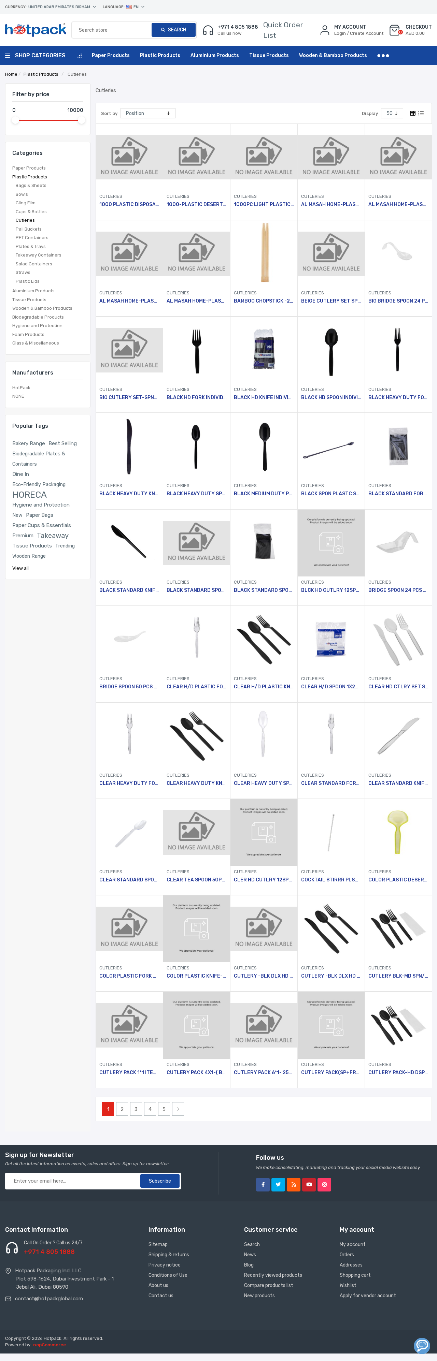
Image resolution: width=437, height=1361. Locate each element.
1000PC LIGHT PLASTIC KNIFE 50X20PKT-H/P (264, 204)
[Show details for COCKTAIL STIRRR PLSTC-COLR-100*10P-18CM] (331, 832)
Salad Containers (34, 263)
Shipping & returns (169, 1255)
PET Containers (32, 237)
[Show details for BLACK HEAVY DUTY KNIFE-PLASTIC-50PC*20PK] (129, 446)
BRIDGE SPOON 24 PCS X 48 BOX (398, 590)
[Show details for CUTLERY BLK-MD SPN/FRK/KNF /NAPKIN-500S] (398, 928)
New (17, 515)
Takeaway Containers (38, 255)
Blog (249, 1265)
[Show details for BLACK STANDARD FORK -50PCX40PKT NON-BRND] (398, 446)
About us (158, 1285)
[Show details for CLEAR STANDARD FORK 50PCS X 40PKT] (331, 736)
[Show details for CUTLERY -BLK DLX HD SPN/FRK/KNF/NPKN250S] (263, 928)
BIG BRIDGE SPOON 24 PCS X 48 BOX (398, 301)
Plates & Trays (31, 246)
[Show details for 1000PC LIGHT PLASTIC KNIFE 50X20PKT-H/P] (263, 157)
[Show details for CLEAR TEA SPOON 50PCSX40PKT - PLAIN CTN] (196, 832)
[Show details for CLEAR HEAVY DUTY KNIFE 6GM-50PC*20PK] (196, 736)
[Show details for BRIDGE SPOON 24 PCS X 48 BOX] (398, 543)
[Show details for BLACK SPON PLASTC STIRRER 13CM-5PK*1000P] (331, 446)
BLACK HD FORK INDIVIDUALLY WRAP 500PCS (197, 397)
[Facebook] (263, 1184)
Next (178, 1109)
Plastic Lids (28, 281)
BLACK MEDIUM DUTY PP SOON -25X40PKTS (264, 494)
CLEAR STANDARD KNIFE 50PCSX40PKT (398, 783)
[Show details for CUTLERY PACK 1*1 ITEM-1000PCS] (129, 1025)
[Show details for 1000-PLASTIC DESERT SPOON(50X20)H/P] (196, 157)
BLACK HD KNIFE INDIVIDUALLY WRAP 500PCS (264, 397)
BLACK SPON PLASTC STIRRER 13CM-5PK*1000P (331, 494)
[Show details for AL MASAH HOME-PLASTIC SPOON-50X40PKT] (129, 253)
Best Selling (62, 443)
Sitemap (158, 1244)
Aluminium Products (33, 290)
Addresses (351, 1265)
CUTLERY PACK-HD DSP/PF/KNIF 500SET (398, 1072)
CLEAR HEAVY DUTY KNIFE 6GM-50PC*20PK (197, 783)
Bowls (22, 194)
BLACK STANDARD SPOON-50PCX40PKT (197, 590)
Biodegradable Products (38, 317)
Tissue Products (29, 299)
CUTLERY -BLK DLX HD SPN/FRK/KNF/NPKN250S (264, 976)
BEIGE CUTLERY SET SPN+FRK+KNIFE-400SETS (331, 301)
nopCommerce (49, 1344)
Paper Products (29, 168)
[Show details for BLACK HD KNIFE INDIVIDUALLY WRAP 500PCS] (263, 350)
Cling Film (26, 202)
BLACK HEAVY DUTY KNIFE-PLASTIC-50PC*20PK (129, 494)
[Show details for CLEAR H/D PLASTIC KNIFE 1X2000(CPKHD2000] (263, 639)
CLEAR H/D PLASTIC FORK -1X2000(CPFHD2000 (197, 687)
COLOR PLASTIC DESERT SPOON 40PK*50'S (398, 880)
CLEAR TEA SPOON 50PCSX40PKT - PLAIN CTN (197, 880)
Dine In (20, 474)
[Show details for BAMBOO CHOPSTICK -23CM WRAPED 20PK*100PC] (263, 253)
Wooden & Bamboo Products (42, 308)
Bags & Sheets (31, 185)
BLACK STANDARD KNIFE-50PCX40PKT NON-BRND (129, 590)
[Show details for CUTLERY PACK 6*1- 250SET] (263, 1025)
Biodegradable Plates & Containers (38, 459)
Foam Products (28, 334)
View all (20, 568)
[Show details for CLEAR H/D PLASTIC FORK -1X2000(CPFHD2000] (196, 639)
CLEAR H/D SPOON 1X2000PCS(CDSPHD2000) (331, 687)
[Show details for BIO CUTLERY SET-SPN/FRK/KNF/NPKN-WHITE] (129, 350)
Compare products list (268, 1285)
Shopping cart (355, 1275)
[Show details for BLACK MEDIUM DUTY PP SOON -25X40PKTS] (263, 446)
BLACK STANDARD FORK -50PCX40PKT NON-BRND (398, 494)
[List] (421, 113)
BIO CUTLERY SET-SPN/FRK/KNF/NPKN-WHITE (129, 397)
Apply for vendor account (368, 1296)
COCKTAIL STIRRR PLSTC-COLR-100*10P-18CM (331, 880)
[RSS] (293, 1184)
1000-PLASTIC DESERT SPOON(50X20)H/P (197, 204)
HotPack (21, 387)
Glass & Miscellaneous (35, 343)
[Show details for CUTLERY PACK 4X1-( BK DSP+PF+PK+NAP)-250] (196, 1025)
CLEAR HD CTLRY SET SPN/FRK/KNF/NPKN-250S (398, 687)
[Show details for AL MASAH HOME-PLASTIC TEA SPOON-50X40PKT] (196, 253)
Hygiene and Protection (37, 325)
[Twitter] (278, 1184)
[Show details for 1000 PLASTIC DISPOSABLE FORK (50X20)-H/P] (129, 157)
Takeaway (53, 535)
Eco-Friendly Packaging (39, 484)
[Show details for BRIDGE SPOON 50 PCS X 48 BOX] (129, 639)
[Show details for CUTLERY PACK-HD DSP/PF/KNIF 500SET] (398, 1025)
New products (259, 1296)
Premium (22, 535)
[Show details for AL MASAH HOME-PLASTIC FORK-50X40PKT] (331, 157)
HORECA (29, 494)
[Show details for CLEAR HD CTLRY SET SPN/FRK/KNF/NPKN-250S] (398, 639)
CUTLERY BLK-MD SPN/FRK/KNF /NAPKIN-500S (398, 976)
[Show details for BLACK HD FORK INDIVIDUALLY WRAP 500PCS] (196, 350)
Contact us (161, 1296)
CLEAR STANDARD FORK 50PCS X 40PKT (331, 783)
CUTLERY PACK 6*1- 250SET (264, 1072)
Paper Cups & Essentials (41, 525)
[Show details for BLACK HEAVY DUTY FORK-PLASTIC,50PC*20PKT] (398, 350)
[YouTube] (309, 1184)
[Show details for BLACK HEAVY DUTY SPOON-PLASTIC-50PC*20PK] (196, 446)
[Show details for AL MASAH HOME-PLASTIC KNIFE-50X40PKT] (398, 157)
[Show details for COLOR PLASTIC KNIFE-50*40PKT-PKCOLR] (196, 928)
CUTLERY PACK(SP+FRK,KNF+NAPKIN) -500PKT (331, 1072)
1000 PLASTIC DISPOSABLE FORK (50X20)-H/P (129, 204)
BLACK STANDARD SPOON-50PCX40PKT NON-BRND (264, 590)
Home (11, 74)
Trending (65, 546)
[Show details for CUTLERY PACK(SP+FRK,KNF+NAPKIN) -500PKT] (331, 1025)
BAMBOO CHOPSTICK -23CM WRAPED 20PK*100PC (264, 301)
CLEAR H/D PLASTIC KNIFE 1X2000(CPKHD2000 (264, 687)
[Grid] (412, 113)
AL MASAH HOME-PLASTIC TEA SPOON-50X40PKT (197, 301)
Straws (23, 272)
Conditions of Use (168, 1275)
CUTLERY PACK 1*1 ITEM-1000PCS (129, 1072)
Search (176, 30)
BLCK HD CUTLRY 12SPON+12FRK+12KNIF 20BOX (331, 590)
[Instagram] (324, 1184)
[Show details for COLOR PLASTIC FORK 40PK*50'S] (129, 928)
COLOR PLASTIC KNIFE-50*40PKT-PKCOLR (197, 976)
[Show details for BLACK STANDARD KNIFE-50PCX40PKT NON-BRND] (129, 543)
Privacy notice (165, 1265)
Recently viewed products (273, 1275)
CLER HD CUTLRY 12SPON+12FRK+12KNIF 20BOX (264, 880)
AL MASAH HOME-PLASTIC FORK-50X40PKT (331, 204)
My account (353, 1244)
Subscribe (160, 1181)
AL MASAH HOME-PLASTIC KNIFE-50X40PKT (398, 204)
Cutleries (25, 220)
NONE (18, 396)
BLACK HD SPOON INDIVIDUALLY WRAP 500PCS (331, 397)
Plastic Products (29, 176)
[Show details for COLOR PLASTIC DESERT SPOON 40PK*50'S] (398, 832)
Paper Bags (39, 515)
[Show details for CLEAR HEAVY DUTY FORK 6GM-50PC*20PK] (129, 736)
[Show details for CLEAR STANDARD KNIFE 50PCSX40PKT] (398, 736)
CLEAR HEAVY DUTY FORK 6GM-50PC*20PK (129, 783)
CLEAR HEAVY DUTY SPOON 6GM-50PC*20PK (264, 783)
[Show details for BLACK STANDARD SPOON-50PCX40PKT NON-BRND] (263, 543)
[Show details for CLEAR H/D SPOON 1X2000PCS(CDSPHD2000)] (331, 639)
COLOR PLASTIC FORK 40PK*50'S (129, 976)
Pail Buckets (29, 229)
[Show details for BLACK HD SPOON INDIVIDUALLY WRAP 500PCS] (331, 350)
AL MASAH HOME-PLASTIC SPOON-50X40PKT (129, 301)
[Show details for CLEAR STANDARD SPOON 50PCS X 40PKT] (129, 832)
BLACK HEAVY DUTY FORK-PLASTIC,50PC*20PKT (398, 397)
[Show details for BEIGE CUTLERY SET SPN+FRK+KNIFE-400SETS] (331, 253)
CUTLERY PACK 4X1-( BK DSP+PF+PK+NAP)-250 (197, 1072)
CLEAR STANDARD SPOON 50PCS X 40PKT (129, 880)
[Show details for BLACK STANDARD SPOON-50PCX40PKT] (196, 543)
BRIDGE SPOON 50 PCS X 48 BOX (129, 687)
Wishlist (348, 1285)
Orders (347, 1255)
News (250, 1255)
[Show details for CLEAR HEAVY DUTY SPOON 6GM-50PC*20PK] (263, 736)
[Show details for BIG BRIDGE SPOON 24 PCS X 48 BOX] (398, 253)
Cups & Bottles (31, 211)
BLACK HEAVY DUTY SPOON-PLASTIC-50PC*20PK (197, 494)
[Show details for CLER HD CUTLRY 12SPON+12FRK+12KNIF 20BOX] (263, 832)
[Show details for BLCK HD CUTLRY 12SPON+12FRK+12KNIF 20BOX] (331, 543)
